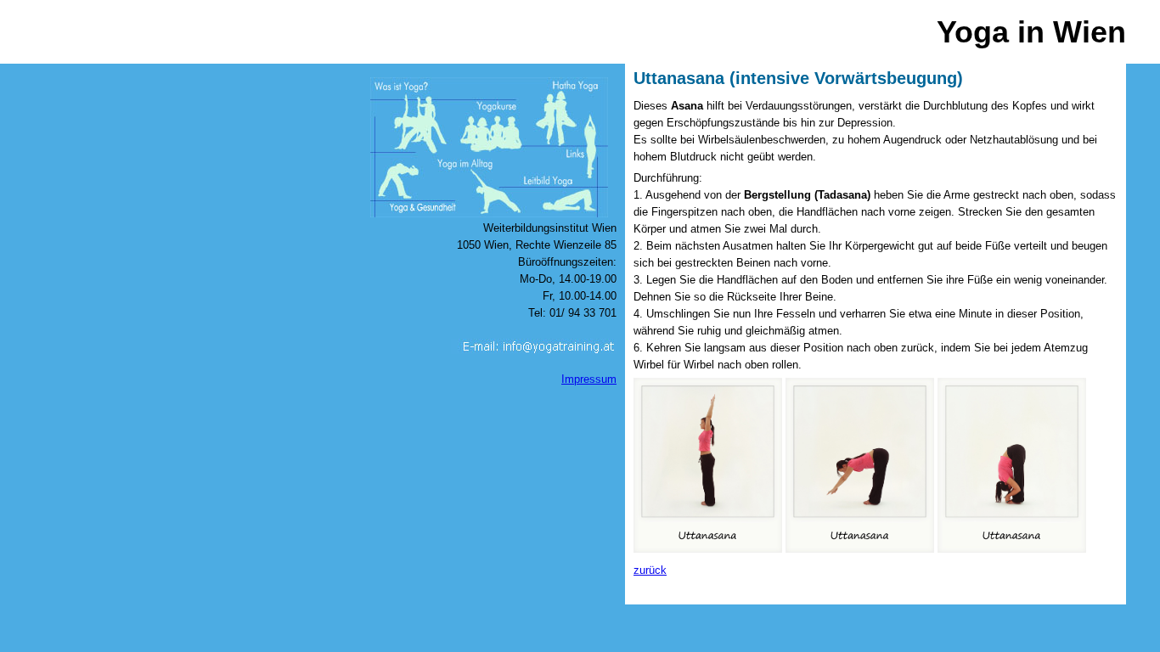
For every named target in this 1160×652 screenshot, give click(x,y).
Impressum (589, 379)
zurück (650, 570)
